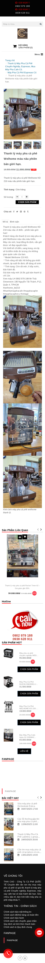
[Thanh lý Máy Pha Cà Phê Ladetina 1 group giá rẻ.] (9, 839)
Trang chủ (10, 60)
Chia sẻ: (8, 212)
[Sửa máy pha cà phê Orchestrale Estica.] (8, 808)
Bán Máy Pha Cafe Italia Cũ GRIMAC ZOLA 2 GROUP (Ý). (28, 737)
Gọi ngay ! (24, 3)
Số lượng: (9, 197)
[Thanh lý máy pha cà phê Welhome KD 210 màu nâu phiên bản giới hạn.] (25, 212)
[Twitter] (17, 212)
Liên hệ (24, 751)
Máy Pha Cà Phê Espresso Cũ (22, 72)
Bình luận (14, 222)
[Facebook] (13, 212)
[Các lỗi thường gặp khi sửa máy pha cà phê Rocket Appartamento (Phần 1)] (9, 824)
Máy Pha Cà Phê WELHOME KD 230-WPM (27, 708)
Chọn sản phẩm (27, 202)
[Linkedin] (21, 212)
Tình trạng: (9, 189)
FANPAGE (10, 791)
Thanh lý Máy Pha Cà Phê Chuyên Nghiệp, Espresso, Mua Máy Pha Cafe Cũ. (20, 66)
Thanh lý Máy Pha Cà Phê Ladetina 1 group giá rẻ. (28, 836)
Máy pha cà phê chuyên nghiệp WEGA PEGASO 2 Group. (28, 655)
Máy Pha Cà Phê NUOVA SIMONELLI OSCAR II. (27, 684)
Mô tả (5, 222)
